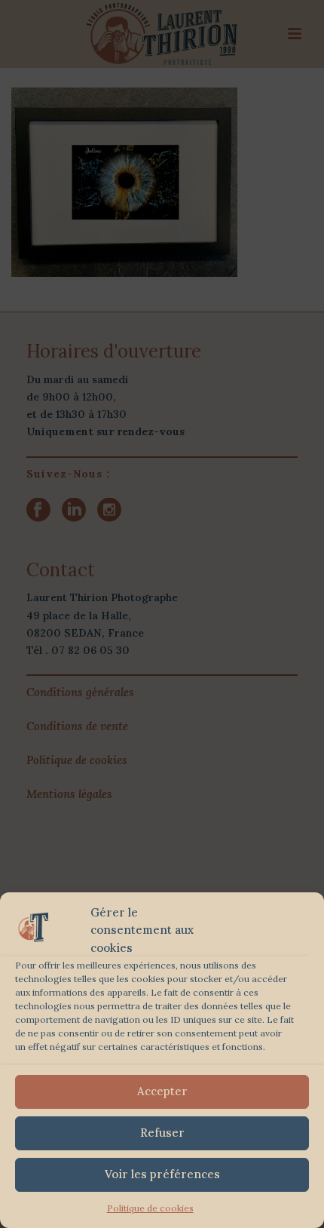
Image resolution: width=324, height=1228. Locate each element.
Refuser (162, 1132)
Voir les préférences (162, 1174)
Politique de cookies (150, 1208)
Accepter (162, 1091)
